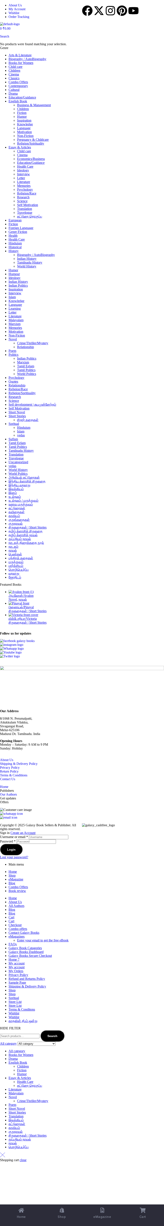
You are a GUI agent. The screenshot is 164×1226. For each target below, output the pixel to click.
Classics (14, 78)
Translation (24, 209)
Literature (23, 182)
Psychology (25, 189)
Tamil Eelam (25, 366)
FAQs (13, 944)
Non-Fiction (25, 136)
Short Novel (17, 412)
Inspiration (24, 120)
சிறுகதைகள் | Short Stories (28, 527)
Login (11, 849)
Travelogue (24, 212)
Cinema (14, 74)
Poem (12, 351)
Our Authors (8, 794)
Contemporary (18, 86)
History (14, 251)
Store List (15, 1002)
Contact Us (7, 779)
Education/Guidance (22, 97)
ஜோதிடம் (15, 577)
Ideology (23, 170)
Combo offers (18, 929)
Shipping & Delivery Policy (19, 764)
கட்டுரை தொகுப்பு (29, 216)
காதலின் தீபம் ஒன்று (23, 1021)
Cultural (14, 90)
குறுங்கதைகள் (19, 519)
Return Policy (9, 771)
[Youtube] (133, 10)
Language (24, 128)
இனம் (13, 493)
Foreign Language (21, 228)
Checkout (15, 925)
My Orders (16, 971)
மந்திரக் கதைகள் (21, 558)
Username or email (14, 837)
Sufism (13, 439)
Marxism (14, 324)
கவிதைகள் (17, 512)
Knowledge (25, 124)
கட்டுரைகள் (17, 508)
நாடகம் (13, 546)
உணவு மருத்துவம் (21, 504)
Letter (21, 178)
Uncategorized (18, 462)
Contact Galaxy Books (24, 932)
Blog (12, 883)
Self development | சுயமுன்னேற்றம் (32, 404)
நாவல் (13, 550)
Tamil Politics (26, 370)
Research (23, 197)
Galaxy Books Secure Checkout (30, 955)
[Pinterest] (122, 10)
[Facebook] (87, 10)
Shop (12, 875)
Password (8, 841)
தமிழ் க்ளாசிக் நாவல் (23, 535)
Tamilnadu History (29, 262)
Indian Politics (18, 285)
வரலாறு (14, 573)
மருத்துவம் (16, 562)
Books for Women (21, 63)
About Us (6, 760)
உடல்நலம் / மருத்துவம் (23, 500)
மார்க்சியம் (16, 566)
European (15, 220)
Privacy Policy (10, 767)
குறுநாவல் (16, 523)
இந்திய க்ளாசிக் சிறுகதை (27, 481)
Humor (22, 116)
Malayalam (16, 320)
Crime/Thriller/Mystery (32, 343)
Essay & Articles (20, 147)
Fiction (21, 113)
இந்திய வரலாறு (19, 485)
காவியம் (14, 516)
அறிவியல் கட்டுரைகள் (24, 477)
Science (22, 201)
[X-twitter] (99, 10)
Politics (13, 354)
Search (52, 1036)
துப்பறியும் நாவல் (20, 539)
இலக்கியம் (16, 489)
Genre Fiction (18, 232)
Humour (14, 274)
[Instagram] (110, 10)
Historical (15, 247)
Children (14, 70)
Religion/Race (26, 193)
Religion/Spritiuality (22, 393)
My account (17, 963)
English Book (18, 101)
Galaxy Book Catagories (25, 948)
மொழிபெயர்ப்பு (19, 569)
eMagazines (17, 936)
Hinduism (15, 243)
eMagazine (16, 879)
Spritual (14, 424)
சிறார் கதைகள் (27, 420)
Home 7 (14, 959)
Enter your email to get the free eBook (43, 940)
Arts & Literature (20, 55)
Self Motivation (27, 205)
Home (4, 787)
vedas (21, 435)
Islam (12, 297)
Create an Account (22, 833)
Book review (17, 891)
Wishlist (14, 1013)
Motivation (24, 132)
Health (13, 235)
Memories (24, 185)
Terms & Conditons (22, 1009)
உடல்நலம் (15, 496)
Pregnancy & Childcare (33, 139)
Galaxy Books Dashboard (26, 952)
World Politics (26, 374)
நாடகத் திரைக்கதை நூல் (26, 543)
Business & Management (34, 105)
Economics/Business (31, 159)
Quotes (13, 381)
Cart (11, 917)
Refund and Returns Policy (27, 979)
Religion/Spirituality (30, 143)
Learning (15, 308)
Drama (13, 93)
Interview (23, 174)
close (23, 1160)
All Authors (16, 906)
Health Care (25, 166)
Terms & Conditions (13, 775)
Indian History (27, 258)
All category (17, 1051)
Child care (15, 66)
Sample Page (17, 982)
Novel (13, 339)
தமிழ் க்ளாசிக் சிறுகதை (25, 531)
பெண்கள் (15, 554)
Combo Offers (18, 82)
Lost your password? (14, 857)
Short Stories (17, 416)
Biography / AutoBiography (27, 59)
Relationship (25, 347)
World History (26, 266)
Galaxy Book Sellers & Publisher (48, 825)
